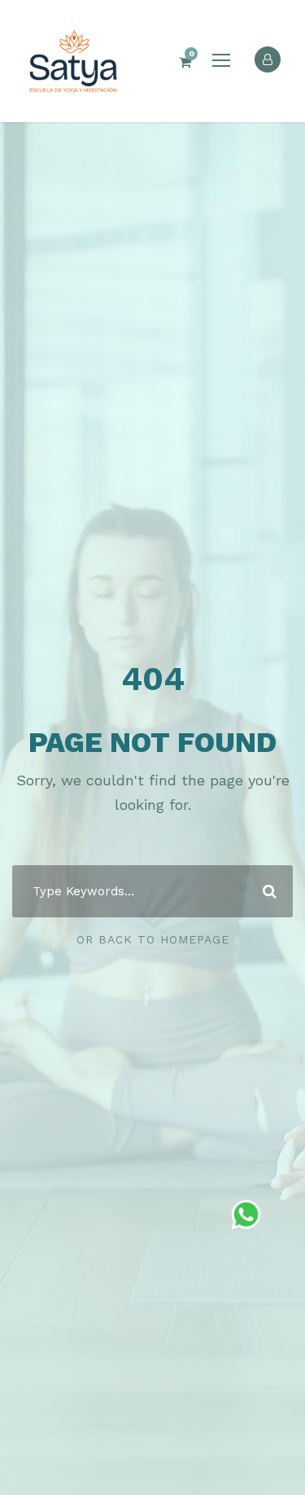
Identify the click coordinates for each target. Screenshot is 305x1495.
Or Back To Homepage (152, 939)
